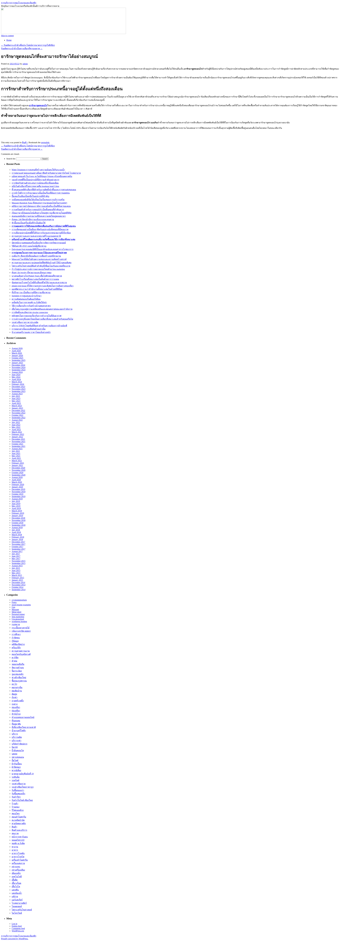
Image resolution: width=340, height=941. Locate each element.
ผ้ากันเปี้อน (17, 764)
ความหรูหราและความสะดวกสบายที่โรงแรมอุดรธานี (36, 236)
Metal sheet (16, 612)
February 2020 (18, 484)
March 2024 (17, 382)
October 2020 (17, 472)
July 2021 (16, 451)
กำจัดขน (16, 638)
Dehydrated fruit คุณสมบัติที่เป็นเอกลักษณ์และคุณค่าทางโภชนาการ (42, 249)
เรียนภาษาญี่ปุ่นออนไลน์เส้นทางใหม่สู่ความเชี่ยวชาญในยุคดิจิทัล (41, 213)
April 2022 (16, 429)
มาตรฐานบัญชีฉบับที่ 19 (23, 774)
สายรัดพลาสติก (19, 823)
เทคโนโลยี (17, 876)
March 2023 (17, 406)
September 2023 (18, 391)
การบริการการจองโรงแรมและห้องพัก (18, 3)
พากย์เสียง (16, 770)
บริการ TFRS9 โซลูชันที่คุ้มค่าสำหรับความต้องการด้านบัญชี (39, 326)
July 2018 (16, 530)
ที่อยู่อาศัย (16, 724)
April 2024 (16, 379)
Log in (14, 924)
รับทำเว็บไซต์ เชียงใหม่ (22, 800)
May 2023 (16, 401)
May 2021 (16, 456)
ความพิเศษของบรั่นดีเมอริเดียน (26, 299)
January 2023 (17, 408)
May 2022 (16, 427)
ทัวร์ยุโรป (16, 714)
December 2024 (18, 365)
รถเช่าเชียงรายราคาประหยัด (25, 322)
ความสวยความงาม (21, 651)
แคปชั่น (15, 890)
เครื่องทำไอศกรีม (20, 860)
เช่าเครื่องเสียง (18, 870)
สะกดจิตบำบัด (18, 820)
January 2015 (17, 580)
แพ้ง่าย (15, 896)
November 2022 (18, 413)
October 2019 (17, 494)
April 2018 (16, 532)
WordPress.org (18, 931)
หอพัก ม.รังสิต (18, 843)
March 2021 (17, 460)
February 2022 (18, 434)
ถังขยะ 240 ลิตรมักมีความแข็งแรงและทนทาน (33, 219)
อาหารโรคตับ (18, 853)
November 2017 (18, 544)
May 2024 (16, 377)
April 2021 (16, 458)
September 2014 (18, 589)
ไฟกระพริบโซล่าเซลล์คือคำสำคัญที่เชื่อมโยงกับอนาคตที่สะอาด (41, 266)
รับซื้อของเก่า (18, 790)
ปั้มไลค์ (15, 760)
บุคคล (14, 754)
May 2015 (16, 573)
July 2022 (16, 422)
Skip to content (7, 36)
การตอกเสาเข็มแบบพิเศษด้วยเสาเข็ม (29, 329)
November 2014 (18, 585)
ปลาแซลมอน (18, 757)
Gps (13, 607)
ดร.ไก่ (14, 684)
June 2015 (16, 570)
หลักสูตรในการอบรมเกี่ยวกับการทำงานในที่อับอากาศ (36, 316)
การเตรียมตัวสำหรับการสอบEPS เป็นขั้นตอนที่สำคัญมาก (38, 209)
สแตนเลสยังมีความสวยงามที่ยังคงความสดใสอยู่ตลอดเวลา (39, 216)
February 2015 (18, 578)
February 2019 (18, 513)
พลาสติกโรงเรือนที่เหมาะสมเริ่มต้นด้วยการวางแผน (35, 279)
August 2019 (17, 499)
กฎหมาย (16, 624)
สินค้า (24, 142)
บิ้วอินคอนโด (18, 750)
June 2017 (16, 556)
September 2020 (18, 475)
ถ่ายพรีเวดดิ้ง (18, 701)
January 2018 (17, 539)
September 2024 (18, 370)
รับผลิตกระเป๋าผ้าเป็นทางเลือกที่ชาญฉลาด (21, 48)
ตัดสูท (14, 694)
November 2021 (18, 441)
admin (25, 64)
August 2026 (17, 348)
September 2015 (18, 563)
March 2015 (17, 575)
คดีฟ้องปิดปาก (18, 644)
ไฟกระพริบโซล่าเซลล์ (22, 910)
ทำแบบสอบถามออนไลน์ (23, 717)
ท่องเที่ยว (16, 707)
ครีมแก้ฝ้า (16, 647)
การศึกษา (16, 634)
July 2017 (16, 554)
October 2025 (17, 358)
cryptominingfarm (19, 600)
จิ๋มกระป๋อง (17, 671)
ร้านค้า (15, 803)
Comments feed (18, 928)
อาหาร (15, 850)
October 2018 (17, 523)
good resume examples (21, 605)
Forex (14, 602)
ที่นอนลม (16, 720)
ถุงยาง (15, 704)
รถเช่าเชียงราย (19, 784)
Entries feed (17, 926)
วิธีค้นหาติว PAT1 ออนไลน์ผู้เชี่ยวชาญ (29, 246)
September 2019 (18, 496)
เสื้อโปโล (16, 886)
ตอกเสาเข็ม (17, 687)
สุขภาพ (15, 833)
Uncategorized (18, 619)
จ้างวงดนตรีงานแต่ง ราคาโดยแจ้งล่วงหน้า (31, 332)
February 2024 (18, 384)
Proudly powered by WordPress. (14, 939)
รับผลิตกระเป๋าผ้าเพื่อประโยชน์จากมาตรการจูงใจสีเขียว (28, 45)
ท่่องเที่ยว (16, 711)
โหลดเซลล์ (17, 906)
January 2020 (17, 487)
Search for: (11, 159)
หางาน (15, 847)
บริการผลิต (17, 737)
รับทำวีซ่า (16, 797)
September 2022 (18, 417)
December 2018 (18, 518)
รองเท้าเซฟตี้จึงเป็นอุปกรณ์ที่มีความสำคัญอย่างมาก (35, 180)
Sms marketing (18, 617)
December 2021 (18, 439)
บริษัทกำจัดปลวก (19, 744)
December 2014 (18, 582)
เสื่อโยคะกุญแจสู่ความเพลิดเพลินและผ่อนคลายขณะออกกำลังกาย (42, 309)
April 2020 (16, 480)
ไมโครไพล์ (17, 913)
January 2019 (17, 515)
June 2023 (16, 398)
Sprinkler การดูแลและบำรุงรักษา (26, 296)
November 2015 (18, 561)
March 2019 (17, 511)
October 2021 (17, 444)
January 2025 (17, 363)
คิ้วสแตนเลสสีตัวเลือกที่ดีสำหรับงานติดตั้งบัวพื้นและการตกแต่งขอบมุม (44, 189)
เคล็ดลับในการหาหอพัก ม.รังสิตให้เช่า (29, 302)
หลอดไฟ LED (18, 840)
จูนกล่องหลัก (18, 674)
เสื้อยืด (15, 880)
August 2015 (17, 566)
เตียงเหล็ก (16, 873)
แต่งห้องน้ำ (17, 893)
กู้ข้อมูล (15, 641)
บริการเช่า (16, 740)
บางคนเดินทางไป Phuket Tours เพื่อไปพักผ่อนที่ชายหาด (37, 276)
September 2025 (18, 360)
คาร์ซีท (15, 657)
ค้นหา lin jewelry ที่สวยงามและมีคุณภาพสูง (31, 272)
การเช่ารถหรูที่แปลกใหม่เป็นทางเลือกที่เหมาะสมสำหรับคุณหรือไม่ (42, 319)
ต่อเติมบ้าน (17, 691)
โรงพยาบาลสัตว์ (19, 903)
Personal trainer (18, 614)
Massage (15, 609)
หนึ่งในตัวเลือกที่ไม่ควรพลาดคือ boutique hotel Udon (35, 186)
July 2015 (16, 568)
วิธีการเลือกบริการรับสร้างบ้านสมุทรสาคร (31, 306)
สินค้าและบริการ (19, 830)
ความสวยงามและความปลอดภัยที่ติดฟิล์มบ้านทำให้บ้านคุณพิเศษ (41, 262)
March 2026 (17, 353)
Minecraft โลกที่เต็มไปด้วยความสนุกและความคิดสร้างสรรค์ (39, 259)
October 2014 (17, 587)
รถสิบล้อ (16, 777)
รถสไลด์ (15, 780)
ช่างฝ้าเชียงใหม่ (19, 677)
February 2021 (18, 463)
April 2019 (16, 508)
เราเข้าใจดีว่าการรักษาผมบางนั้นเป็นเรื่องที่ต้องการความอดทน (41, 193)
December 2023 (18, 386)
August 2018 (17, 527)
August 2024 (17, 372)
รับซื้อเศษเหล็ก (18, 793)
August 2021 (17, 449)
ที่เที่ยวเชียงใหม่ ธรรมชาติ (24, 727)
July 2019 (16, 501)
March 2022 (17, 432)
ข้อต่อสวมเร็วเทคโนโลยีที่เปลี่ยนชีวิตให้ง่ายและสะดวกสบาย (39, 282)
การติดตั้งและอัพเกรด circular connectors (30, 312)
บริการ (15, 734)
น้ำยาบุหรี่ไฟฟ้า (19, 730)
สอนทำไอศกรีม (19, 817)
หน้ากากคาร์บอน (20, 837)
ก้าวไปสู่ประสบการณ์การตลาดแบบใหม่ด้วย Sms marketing (38, 269)
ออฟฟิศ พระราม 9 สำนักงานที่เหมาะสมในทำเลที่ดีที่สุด (37, 289)
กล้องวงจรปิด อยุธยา (21, 631)
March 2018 (17, 535)
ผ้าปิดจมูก (16, 767)
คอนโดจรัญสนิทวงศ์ (21, 654)
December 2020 (18, 468)
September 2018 (18, 525)
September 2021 (18, 446)
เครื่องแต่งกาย (18, 863)
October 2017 (17, 546)
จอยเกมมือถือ (18, 664)
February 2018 (18, 537)
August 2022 (17, 420)
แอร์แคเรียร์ (17, 900)
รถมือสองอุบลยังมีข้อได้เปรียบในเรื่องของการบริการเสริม (38, 199)
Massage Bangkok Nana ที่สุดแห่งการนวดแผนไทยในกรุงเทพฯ (39, 203)
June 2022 (16, 425)
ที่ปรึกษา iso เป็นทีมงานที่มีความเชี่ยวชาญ (31, 292)
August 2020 (17, 477)
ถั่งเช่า (14, 697)
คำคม (14, 661)
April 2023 (16, 403)
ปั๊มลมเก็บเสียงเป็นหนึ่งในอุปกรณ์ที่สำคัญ (30, 196)
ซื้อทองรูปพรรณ (19, 681)
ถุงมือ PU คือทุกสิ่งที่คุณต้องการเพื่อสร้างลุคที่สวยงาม (36, 256)
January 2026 (17, 355)
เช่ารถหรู (16, 866)
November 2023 (18, 389)
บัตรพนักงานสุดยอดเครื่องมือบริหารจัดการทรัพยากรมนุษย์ (39, 243)
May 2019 (16, 506)
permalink (45, 142)
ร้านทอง (15, 807)
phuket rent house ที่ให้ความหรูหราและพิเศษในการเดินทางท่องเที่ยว (42, 286)
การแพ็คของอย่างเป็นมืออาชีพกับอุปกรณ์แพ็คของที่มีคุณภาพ (40, 229)
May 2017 (16, 558)
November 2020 (18, 470)
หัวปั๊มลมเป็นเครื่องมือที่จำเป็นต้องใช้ (28, 223)
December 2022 (18, 410)
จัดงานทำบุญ (18, 667)
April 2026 (16, 351)
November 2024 (18, 367)
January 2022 (17, 437)
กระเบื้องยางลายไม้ (20, 628)
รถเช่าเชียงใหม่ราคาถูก (23, 787)
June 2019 (16, 503)
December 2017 (18, 542)
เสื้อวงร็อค (16, 883)
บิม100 (15, 747)
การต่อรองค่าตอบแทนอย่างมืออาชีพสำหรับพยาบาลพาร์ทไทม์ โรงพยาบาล (46, 173)
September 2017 (18, 549)
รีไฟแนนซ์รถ (18, 810)
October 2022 (17, 415)
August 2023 (17, 394)
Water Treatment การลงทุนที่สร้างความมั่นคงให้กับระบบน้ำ (38, 170)
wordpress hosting (19, 621)
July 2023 (16, 396)
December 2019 (18, 489)
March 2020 (17, 482)
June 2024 (16, 374)
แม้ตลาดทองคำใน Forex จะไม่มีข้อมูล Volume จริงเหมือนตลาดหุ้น (42, 176)
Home (9, 40)
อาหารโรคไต (18, 857)
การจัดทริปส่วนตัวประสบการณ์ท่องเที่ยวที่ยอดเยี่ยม (35, 183)
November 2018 (18, 520)
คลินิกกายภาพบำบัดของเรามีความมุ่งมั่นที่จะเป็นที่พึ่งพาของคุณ (41, 206)
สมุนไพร (16, 813)
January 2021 (17, 465)
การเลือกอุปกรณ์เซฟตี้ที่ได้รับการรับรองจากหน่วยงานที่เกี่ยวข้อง (41, 233)
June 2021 (16, 453)
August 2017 (17, 551)
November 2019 (18, 492)
